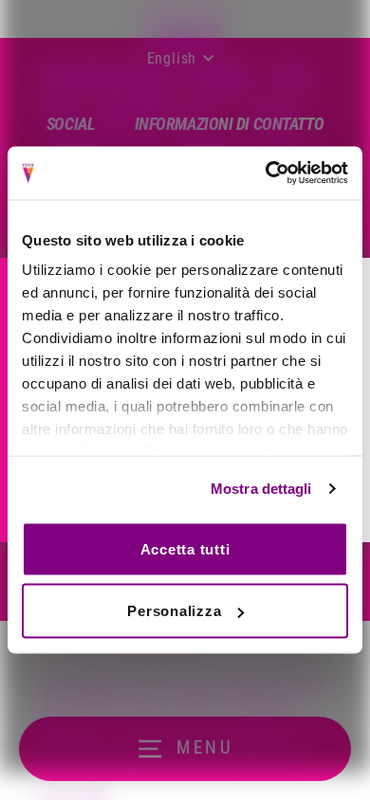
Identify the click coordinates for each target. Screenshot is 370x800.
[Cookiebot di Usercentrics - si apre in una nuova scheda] (266, 173)
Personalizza (174, 611)
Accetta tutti (185, 548)
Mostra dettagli (261, 489)
